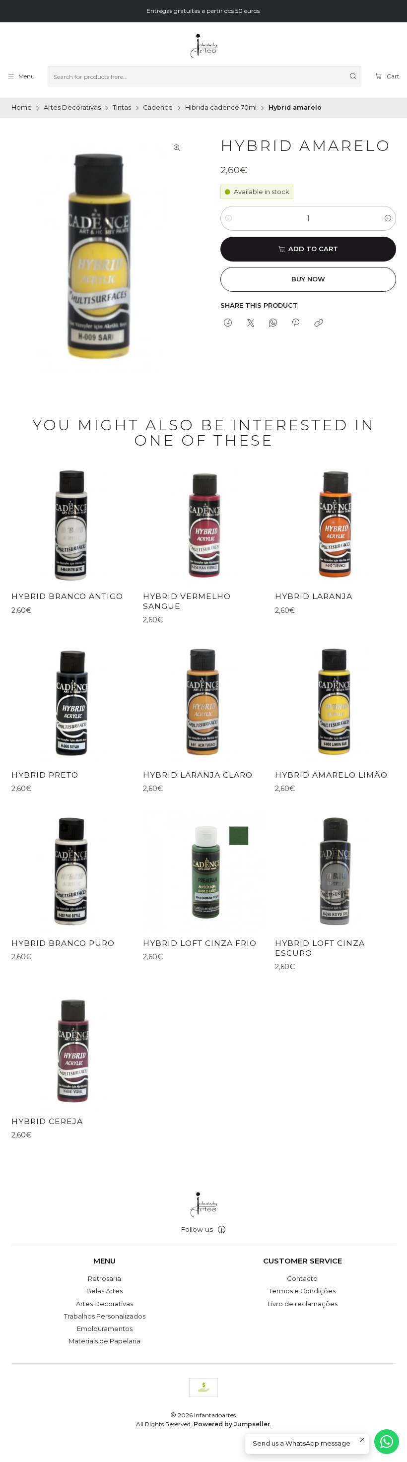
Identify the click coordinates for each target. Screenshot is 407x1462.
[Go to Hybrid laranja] (335, 524)
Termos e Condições (302, 1291)
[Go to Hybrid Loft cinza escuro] (335, 870)
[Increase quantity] (388, 218)
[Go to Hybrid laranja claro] (203, 702)
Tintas (122, 108)
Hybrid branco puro (63, 943)
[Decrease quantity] (228, 218)
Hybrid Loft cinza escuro (320, 948)
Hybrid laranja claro (198, 775)
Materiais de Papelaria (104, 1341)
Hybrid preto (44, 775)
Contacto (302, 1278)
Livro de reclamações (303, 1304)
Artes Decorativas (72, 108)
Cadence (158, 108)
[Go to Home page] (203, 46)
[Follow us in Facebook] (221, 1230)
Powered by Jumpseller (232, 1424)
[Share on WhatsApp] (272, 323)
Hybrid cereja (47, 1121)
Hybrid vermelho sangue (187, 601)
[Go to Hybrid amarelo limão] (335, 702)
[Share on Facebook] (228, 323)
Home (21, 108)
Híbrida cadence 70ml (221, 108)
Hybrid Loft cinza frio (200, 943)
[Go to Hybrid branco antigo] (71, 524)
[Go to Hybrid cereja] (71, 1049)
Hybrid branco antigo (67, 596)
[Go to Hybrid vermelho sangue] (203, 524)
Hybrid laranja (313, 596)
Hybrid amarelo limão (331, 775)
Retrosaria (104, 1278)
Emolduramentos (105, 1328)
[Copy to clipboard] (318, 323)
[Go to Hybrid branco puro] (71, 870)
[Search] (352, 76)
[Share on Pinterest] (296, 323)
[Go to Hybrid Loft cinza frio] (203, 870)
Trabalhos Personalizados (104, 1316)
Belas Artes (104, 1291)
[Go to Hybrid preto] (71, 702)
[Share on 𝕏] (250, 323)
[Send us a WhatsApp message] (386, 1441)
